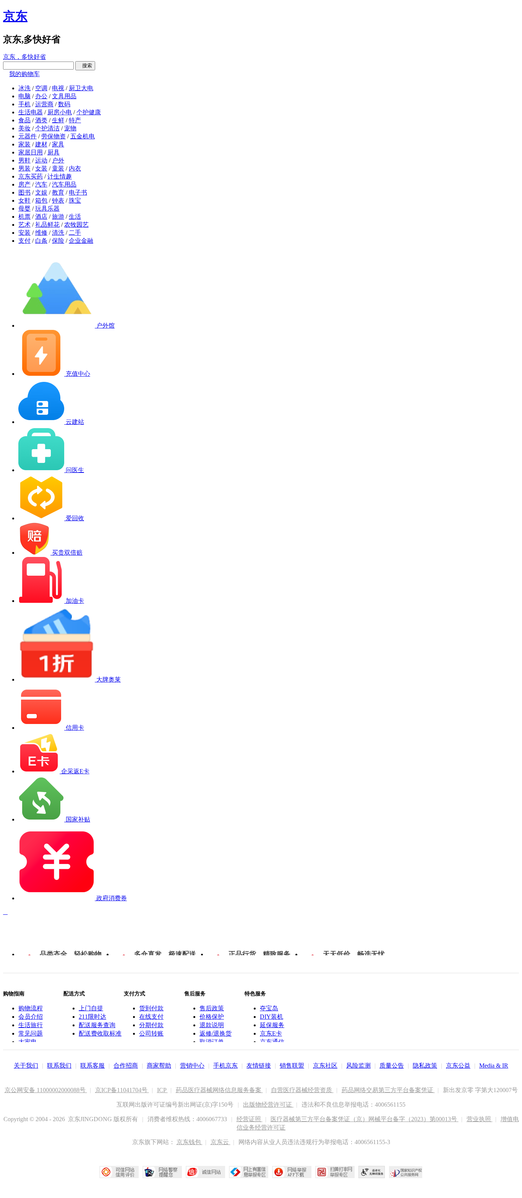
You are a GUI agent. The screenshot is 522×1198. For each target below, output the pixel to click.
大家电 (27, 1042)
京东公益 (458, 1065)
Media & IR (493, 1065)
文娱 (41, 192)
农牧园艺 (76, 224)
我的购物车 (24, 74)
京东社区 (325, 1065)
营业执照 (480, 1119)
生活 (75, 216)
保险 (58, 240)
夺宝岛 (269, 1008)
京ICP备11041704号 (122, 1090)
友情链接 (258, 1065)
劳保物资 (53, 136)
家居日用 (30, 152)
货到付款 (151, 1008)
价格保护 (211, 1016)
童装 (58, 168)
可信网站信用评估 (119, 1172)
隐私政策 (425, 1065)
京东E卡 (271, 1033)
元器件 (27, 136)
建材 (41, 144)
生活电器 (30, 112)
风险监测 (358, 1065)
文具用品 (64, 96)
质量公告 (391, 1065)
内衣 (75, 168)
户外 (58, 160)
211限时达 (92, 1016)
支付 (24, 240)
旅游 (58, 216)
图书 (24, 192)
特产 (75, 120)
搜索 (85, 65)
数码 (64, 104)
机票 (24, 216)
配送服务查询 (97, 1025)
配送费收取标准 (100, 1033)
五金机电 (82, 136)
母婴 (24, 208)
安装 (24, 232)
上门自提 (91, 1008)
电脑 (24, 96)
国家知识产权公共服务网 (406, 1172)
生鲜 (58, 120)
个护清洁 (47, 128)
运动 (41, 160)
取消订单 (211, 1042)
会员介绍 (30, 1016)
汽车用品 (64, 184)
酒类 (41, 120)
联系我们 (59, 1065)
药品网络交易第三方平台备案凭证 (388, 1090)
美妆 (24, 128)
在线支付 (151, 1016)
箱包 (41, 200)
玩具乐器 (47, 208)
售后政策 (211, 1008)
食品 (24, 120)
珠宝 (75, 200)
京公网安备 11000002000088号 (46, 1090)
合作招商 (125, 1065)
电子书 (78, 192)
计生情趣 (59, 176)
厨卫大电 (81, 88)
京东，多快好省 (24, 57)
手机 (24, 104)
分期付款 (151, 1025)
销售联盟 (292, 1065)
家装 (24, 144)
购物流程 (30, 1008)
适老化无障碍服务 (371, 1172)
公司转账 (151, 1033)
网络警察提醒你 (162, 1172)
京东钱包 (190, 1142)
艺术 (24, 224)
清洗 (58, 232)
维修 (41, 232)
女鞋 (24, 200)
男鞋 (24, 160)
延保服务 (272, 1025)
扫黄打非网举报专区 (335, 1172)
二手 (75, 232)
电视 (58, 88)
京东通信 (272, 1042)
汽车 (41, 184)
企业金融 (81, 240)
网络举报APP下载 (291, 1172)
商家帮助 (159, 1065)
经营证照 (250, 1119)
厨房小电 (59, 112)
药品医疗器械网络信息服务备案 (219, 1090)
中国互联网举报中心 (248, 1172)
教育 (58, 192)
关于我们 (26, 1065)
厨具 (53, 152)
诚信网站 (205, 1172)
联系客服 (92, 1065)
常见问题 (30, 1033)
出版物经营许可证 (268, 1104)
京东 (15, 16)
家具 (58, 144)
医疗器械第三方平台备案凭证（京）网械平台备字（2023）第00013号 (365, 1119)
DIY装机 (271, 1016)
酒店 (41, 216)
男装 (24, 168)
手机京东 (225, 1065)
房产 (24, 184)
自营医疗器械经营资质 (302, 1090)
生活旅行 (30, 1025)
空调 (41, 88)
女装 (41, 168)
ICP (162, 1090)
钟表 (58, 200)
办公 (41, 96)
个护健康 (88, 112)
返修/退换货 (215, 1033)
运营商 (44, 104)
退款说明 (211, 1025)
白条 (41, 240)
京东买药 (30, 176)
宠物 (70, 128)
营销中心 (192, 1065)
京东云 (220, 1142)
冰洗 (24, 88)
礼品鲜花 (47, 224)
